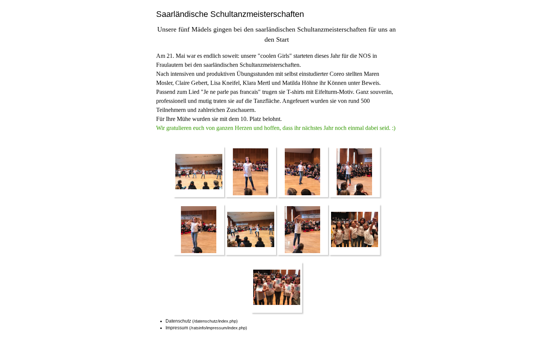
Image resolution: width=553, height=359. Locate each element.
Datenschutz (178, 321)
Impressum (177, 327)
